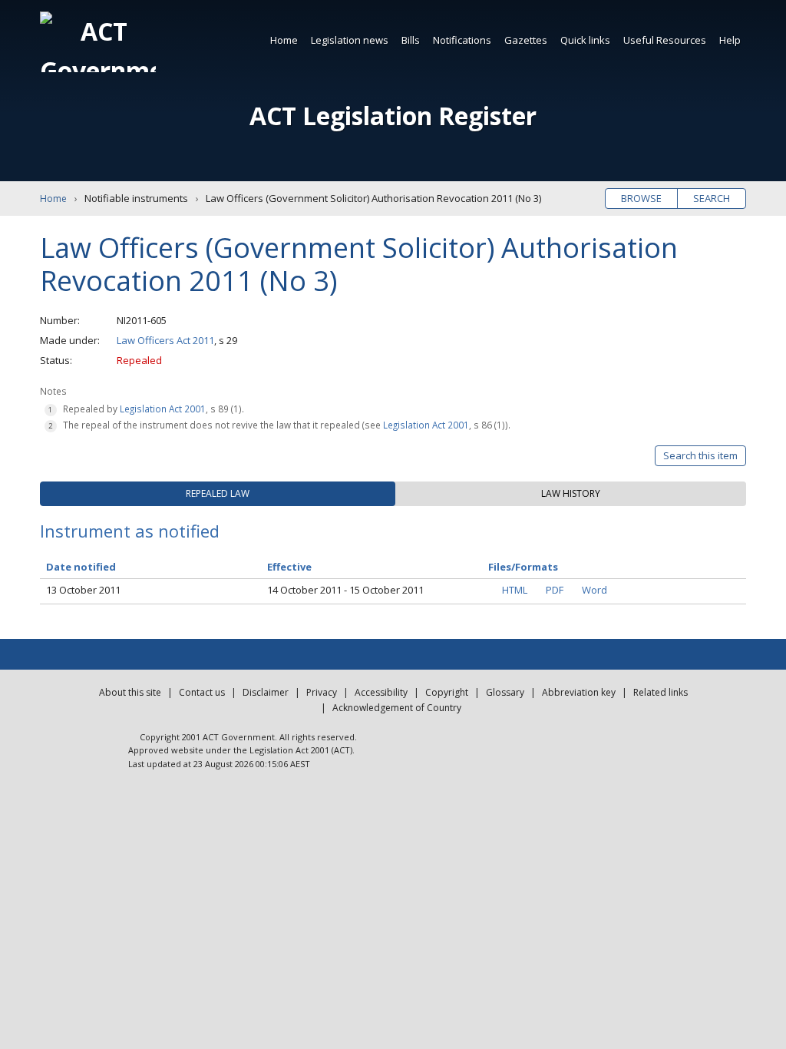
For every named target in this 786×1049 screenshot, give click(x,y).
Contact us (202, 692)
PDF (554, 590)
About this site (130, 692)
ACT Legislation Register (393, 115)
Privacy (321, 692)
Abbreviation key (579, 692)
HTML (514, 590)
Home (284, 40)
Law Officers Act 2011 (165, 340)
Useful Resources (664, 40)
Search (711, 198)
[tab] (217, 493)
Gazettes (525, 40)
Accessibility (381, 692)
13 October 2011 (83, 590)
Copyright (446, 692)
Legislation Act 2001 (163, 408)
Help (730, 40)
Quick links (585, 40)
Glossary (505, 692)
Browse (641, 198)
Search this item (700, 455)
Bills (410, 40)
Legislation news (349, 40)
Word (594, 590)
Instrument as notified (130, 530)
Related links (660, 692)
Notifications (462, 40)
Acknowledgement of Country (396, 707)
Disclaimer (266, 692)
